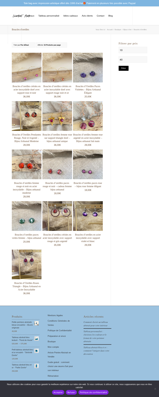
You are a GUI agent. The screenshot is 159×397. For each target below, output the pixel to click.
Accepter (58, 392)
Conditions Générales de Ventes (59, 323)
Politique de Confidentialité (60, 330)
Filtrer (123, 68)
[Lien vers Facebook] (26, 34)
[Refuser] (155, 388)
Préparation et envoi (57, 336)
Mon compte (53, 347)
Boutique (52, 341)
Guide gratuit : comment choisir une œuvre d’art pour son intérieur (60, 366)
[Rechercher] (123, 15)
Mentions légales (55, 315)
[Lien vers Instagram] (31, 34)
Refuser (71, 392)
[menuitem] (17, 15)
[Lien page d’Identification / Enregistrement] (117, 15)
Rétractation (53, 376)
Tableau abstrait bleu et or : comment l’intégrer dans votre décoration (96, 350)
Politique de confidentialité (93, 392)
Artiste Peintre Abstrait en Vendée (59, 354)
